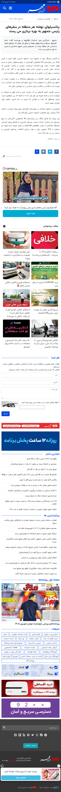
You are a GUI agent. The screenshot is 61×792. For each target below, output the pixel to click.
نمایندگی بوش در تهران (12, 651)
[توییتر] (32, 735)
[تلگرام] (46, 735)
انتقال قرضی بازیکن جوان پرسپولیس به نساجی (39, 557)
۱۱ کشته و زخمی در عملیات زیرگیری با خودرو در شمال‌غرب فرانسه (32, 490)
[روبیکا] (28, 735)
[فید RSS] (24, 735)
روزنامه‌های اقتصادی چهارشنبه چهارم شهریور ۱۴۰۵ (36, 624)
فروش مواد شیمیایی (49, 647)
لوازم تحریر (36, 634)
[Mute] (10, 200)
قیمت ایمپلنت (29, 647)
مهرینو (15, 656)
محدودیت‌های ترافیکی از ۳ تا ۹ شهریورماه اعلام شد (37, 528)
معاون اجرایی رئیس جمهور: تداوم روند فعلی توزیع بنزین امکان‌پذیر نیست (31, 540)
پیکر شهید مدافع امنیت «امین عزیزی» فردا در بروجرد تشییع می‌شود (31, 547)
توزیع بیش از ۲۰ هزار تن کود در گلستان (42, 469)
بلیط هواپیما (32, 651)
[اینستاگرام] (37, 735)
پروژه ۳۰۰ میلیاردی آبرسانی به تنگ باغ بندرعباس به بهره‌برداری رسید (31, 563)
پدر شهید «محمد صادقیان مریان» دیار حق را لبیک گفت (36, 573)
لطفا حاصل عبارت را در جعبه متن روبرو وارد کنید (40, 402)
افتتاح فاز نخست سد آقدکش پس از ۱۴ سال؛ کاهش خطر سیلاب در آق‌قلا (29, 474)
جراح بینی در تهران (51, 634)
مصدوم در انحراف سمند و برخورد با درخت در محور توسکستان (34, 464)
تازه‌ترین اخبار (53, 454)
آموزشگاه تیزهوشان (49, 651)
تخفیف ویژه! (21, 777)
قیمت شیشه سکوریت (19, 634)
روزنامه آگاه (30, 660)
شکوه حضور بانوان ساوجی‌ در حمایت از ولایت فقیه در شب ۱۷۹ (33, 509)
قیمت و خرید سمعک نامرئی (31, 656)
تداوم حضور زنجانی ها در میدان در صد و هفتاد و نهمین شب (34, 485)
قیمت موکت (33, 638)
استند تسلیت (8, 638)
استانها (56, 19)
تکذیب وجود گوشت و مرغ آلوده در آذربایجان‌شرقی (38, 552)
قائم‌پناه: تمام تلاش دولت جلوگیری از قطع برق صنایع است (35, 568)
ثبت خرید (30, 213)
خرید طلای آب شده (50, 638)
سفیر (5, 634)
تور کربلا (21, 638)
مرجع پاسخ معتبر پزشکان (13, 643)
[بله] (41, 735)
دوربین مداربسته (34, 643)
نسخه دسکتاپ (30, 745)
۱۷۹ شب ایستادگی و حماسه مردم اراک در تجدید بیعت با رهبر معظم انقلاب (31, 502)
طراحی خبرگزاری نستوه (46, 787)
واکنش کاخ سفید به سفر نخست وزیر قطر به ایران (38, 479)
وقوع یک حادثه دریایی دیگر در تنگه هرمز (42, 458)
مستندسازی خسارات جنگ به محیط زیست (41, 495)
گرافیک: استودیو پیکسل (25, 787)
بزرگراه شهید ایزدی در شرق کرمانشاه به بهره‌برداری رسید (36, 533)
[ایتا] (15, 735)
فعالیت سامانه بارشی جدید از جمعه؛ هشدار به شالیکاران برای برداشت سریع (30, 522)
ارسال (5, 413)
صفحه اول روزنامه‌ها (49, 580)
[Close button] (58, 765)
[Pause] (6, 200)
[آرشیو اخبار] (19, 735)
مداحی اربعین (51, 643)
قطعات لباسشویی (10, 647)
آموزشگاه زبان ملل (51, 656)
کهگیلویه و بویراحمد (43, 19)
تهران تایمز (6, 656)
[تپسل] (4, 168)
